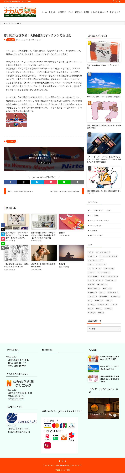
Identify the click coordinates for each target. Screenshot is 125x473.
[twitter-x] (116, 1)
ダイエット (109, 268)
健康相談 (92, 292)
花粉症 (108, 308)
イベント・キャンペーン (99, 220)
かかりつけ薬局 (103, 252)
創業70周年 (113, 292)
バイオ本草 (93, 276)
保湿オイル (102, 284)
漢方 (109, 300)
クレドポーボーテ (95, 260)
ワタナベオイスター (109, 276)
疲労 (91, 308)
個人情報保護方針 (62, 465)
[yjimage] (16, 126)
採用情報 (93, 230)
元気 (102, 292)
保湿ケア (107, 288)
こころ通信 (10, 40)
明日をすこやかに (97, 235)
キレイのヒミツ (96, 225)
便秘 (91, 284)
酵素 (101, 312)
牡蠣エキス (103, 304)
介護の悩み (111, 280)
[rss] (119, 1)
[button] (10, 182)
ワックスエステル (95, 280)
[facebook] (113, 1)
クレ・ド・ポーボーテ (97, 264)
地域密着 (103, 296)
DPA (91, 252)
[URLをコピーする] (77, 182)
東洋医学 (115, 296)
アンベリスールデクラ (108, 256)
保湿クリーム (94, 288)
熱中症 (91, 304)
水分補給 (99, 300)
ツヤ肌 (91, 272)
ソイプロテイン (94, 268)
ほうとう (92, 256)
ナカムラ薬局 (104, 272)
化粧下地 (92, 296)
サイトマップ (76, 465)
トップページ (49, 465)
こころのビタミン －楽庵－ (101, 210)
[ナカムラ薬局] (20, 12)
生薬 (114, 304)
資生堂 (91, 312)
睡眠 (99, 308)
